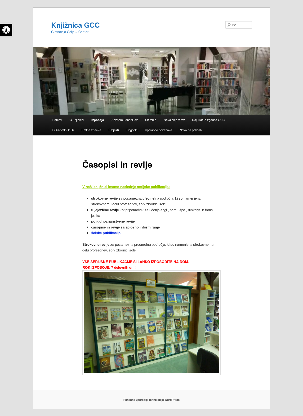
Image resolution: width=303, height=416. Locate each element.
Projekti (113, 130)
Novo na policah (191, 130)
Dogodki (132, 130)
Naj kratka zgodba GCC (208, 119)
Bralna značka (91, 130)
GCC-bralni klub (63, 130)
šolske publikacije (106, 232)
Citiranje (150, 119)
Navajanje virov (174, 119)
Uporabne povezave (158, 130)
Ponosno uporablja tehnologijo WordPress (151, 400)
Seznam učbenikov (124, 119)
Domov (57, 119)
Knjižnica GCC (75, 25)
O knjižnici (77, 119)
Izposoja (97, 119)
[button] (6, 30)
